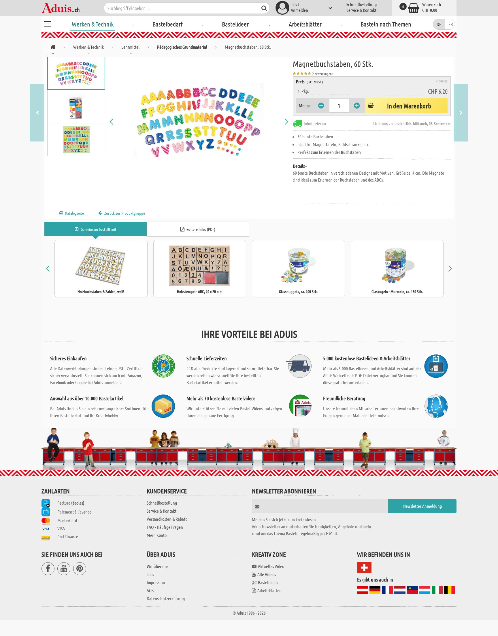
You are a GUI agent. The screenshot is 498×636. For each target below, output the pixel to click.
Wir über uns (157, 566)
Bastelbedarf (167, 24)
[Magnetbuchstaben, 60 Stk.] (199, 121)
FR (450, 24)
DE (439, 24)
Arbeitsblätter (305, 24)
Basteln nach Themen (386, 24)
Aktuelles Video (271, 566)
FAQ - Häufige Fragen (165, 527)
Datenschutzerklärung (166, 598)
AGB (150, 590)
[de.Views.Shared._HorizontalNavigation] (52, 48)
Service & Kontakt (361, 10)
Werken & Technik (93, 24)
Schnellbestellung (361, 4)
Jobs (150, 574)
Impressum (156, 582)
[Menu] (47, 23)
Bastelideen (236, 24)
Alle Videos (266, 574)
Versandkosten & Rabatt (167, 519)
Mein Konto (157, 535)
